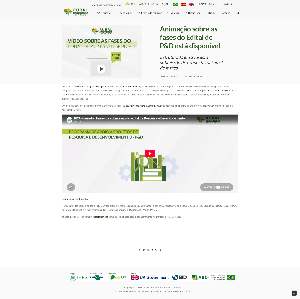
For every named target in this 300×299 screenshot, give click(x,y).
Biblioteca (194, 12)
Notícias (210, 12)
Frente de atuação (151, 12)
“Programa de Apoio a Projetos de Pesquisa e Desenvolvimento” (107, 86)
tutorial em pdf (100, 216)
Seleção (175, 12)
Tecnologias (125, 12)
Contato (225, 12)
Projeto (105, 12)
